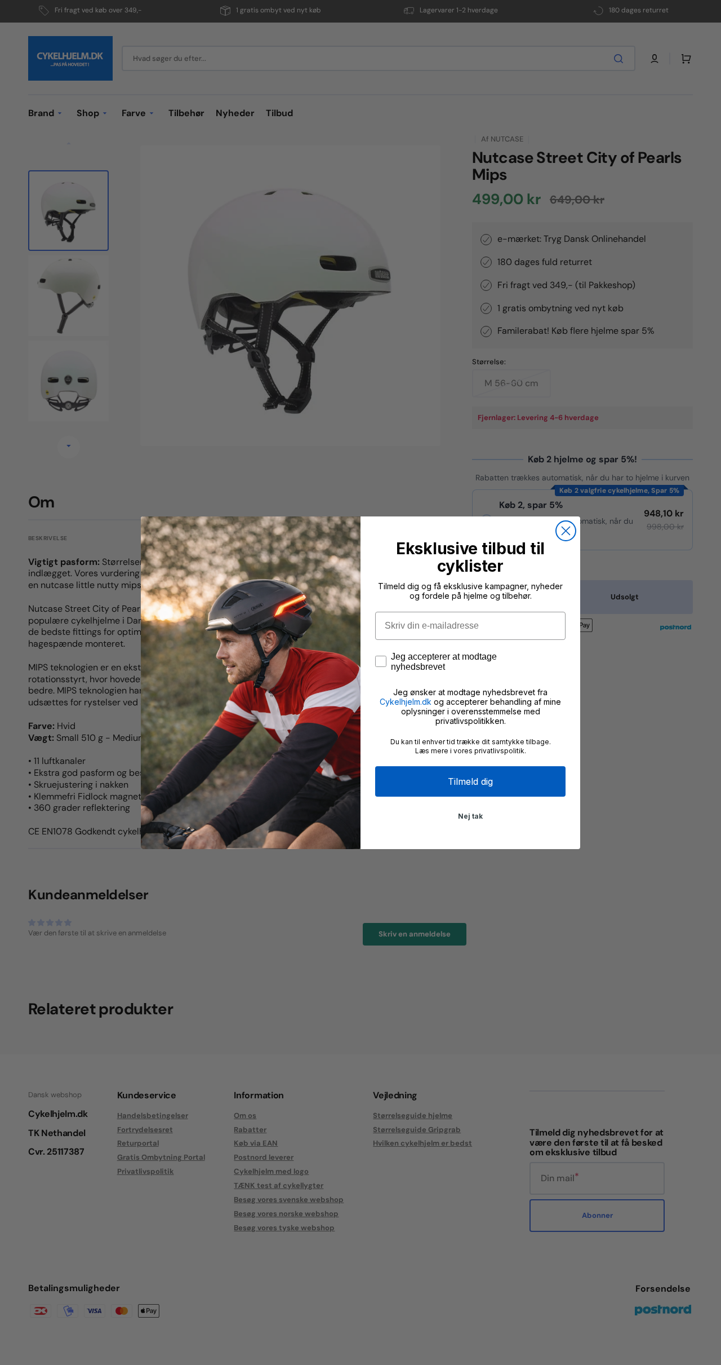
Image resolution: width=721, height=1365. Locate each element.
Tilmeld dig (470, 781)
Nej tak (470, 816)
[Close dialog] (566, 531)
